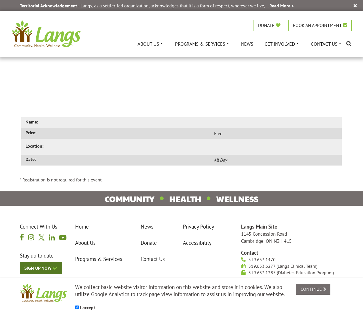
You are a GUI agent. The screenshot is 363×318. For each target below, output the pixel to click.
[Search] (349, 44)
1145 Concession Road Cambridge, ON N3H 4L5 (266, 237)
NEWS (247, 44)
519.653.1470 (262, 259)
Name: (32, 122)
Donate (149, 242)
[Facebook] (22, 236)
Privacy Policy (198, 226)
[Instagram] (31, 237)
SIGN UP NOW (38, 268)
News (147, 226)
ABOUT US (148, 44)
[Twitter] (42, 237)
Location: (34, 146)
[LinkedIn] (52, 237)
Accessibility (197, 242)
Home (82, 226)
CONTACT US (324, 44)
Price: (31, 132)
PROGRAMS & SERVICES (200, 44)
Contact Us (153, 259)
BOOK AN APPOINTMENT (317, 25)
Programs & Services (98, 259)
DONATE (266, 25)
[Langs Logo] (46, 33)
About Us (85, 242)
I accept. (87, 307)
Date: (31, 159)
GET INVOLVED (280, 44)
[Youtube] (63, 237)
